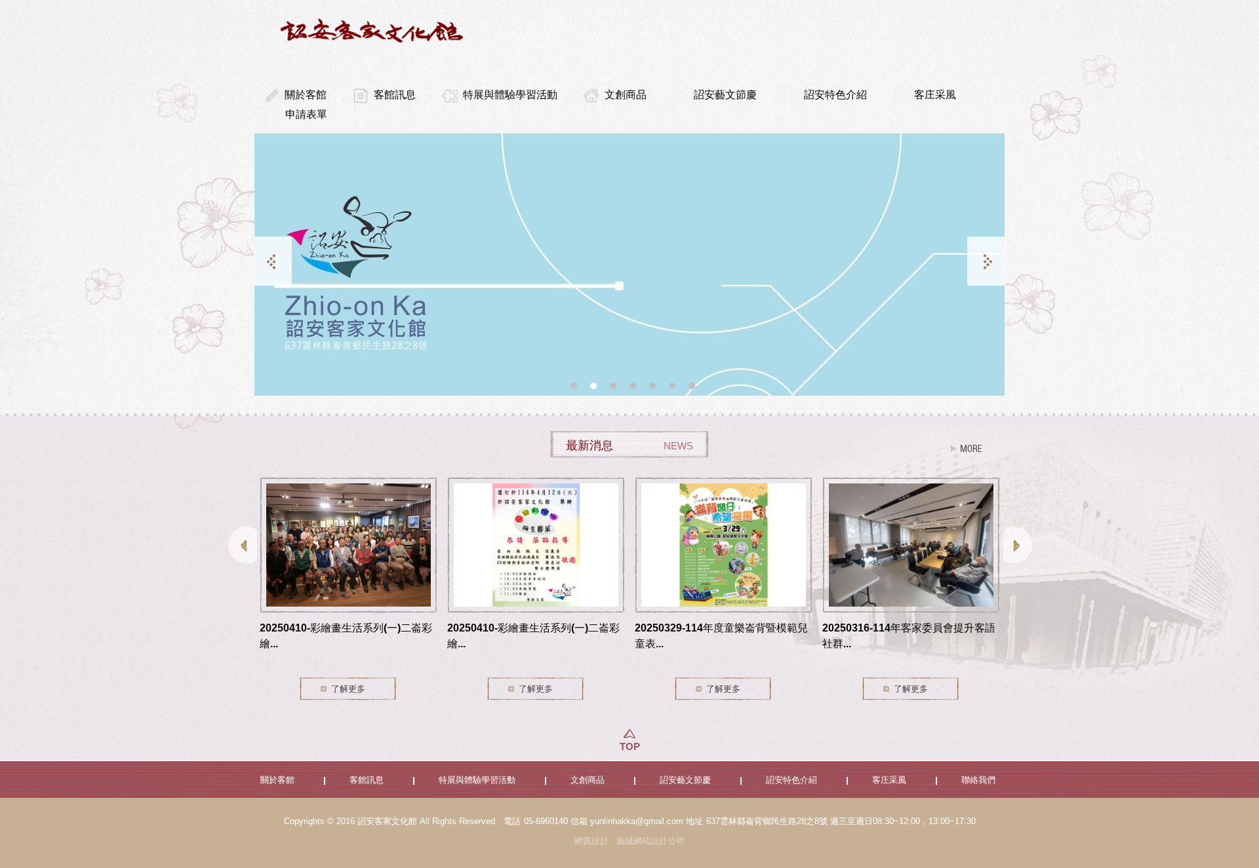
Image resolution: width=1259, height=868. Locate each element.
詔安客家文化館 (373, 30)
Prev (273, 261)
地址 (694, 821)
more (966, 449)
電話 (512, 821)
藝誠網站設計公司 (650, 841)
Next (986, 261)
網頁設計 (591, 841)
